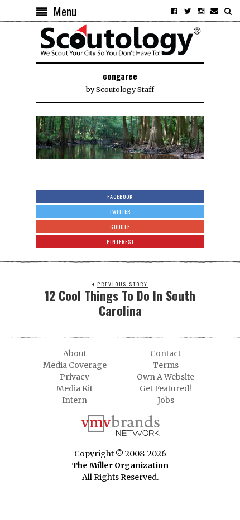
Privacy (74, 377)
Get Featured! (165, 388)
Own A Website (165, 377)
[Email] (214, 11)
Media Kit (74, 388)
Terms (166, 365)
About (75, 353)
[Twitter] (187, 11)
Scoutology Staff (125, 89)
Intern (74, 400)
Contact (165, 353)
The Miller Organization (120, 465)
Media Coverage (75, 365)
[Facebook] (174, 11)
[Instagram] (201, 11)
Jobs (165, 400)
